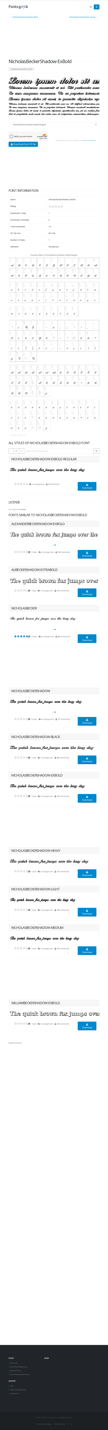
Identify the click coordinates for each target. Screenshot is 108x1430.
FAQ (11, 1386)
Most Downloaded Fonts (20, 1374)
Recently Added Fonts (18, 1367)
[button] (53, 545)
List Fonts (14, 1363)
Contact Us (14, 1393)
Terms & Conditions (45, 1424)
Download (87, 487)
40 (16, 451)
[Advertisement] (54, 40)
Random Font (15, 1371)
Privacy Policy (60, 1424)
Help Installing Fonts (18, 1390)
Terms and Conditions (89, 140)
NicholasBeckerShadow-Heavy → (83, 17)
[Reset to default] (96, 451)
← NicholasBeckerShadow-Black (24, 17)
